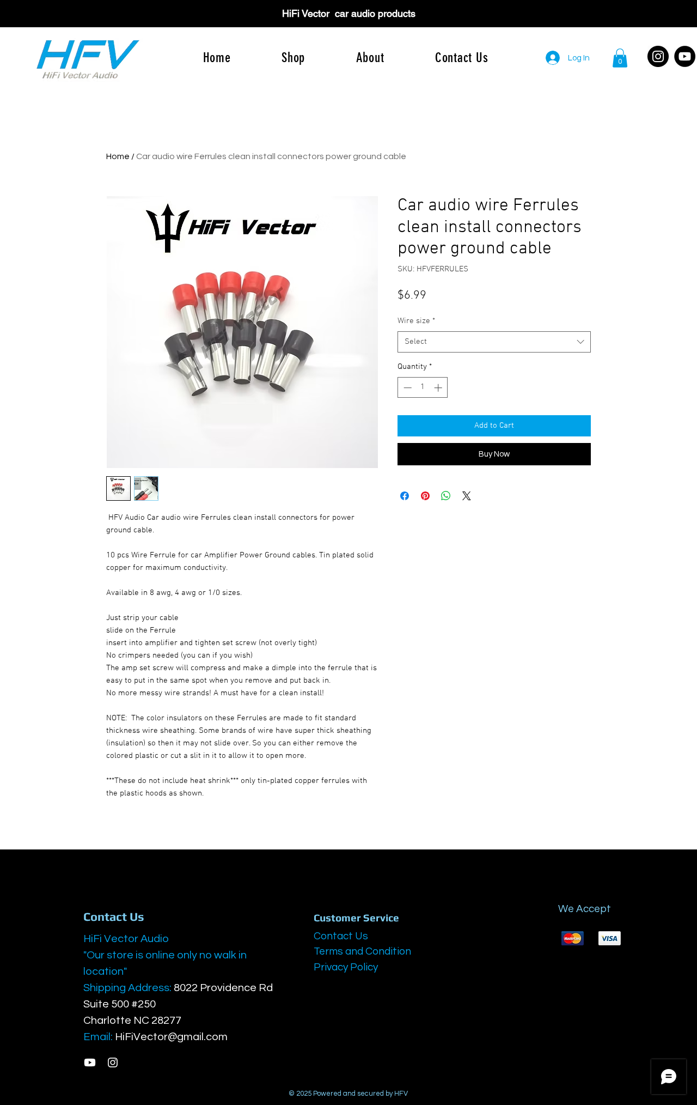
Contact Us (341, 936)
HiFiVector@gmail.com (171, 1036)
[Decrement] (406, 388)
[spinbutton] (423, 388)
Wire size (416, 321)
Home (118, 156)
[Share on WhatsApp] (446, 495)
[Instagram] (658, 56)
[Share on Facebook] (404, 495)
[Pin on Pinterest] (425, 495)
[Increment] (439, 388)
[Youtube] (89, 1062)
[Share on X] (466, 495)
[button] (620, 58)
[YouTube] (684, 56)
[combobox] (494, 342)
